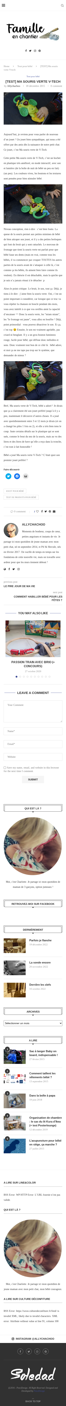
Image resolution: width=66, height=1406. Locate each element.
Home (7, 66)
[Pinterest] (39, 50)
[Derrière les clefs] (15, 990)
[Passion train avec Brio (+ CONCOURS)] (33, 638)
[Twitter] (30, 50)
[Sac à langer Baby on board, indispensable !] (15, 1056)
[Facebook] (26, 50)
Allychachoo (13, 86)
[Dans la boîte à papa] (15, 1101)
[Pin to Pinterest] (50, 511)
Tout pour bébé (24, 66)
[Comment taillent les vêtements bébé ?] (15, 1078)
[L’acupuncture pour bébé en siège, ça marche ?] (15, 1146)
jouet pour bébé (15, 491)
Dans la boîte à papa (42, 1095)
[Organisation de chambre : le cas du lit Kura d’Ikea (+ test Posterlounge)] (15, 1123)
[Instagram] (35, 50)
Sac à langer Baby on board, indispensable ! (43, 1053)
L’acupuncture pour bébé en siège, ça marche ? (45, 1142)
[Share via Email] (54, 511)
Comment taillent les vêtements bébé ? (42, 1075)
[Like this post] (37, 511)
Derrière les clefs (40, 984)
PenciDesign (39, 1391)
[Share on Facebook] (42, 511)
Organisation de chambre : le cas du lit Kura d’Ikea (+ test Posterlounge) (45, 1121)
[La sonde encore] (15, 968)
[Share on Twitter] (46, 511)
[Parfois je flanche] (15, 945)
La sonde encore (40, 962)
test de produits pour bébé (21, 497)
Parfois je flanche (40, 940)
